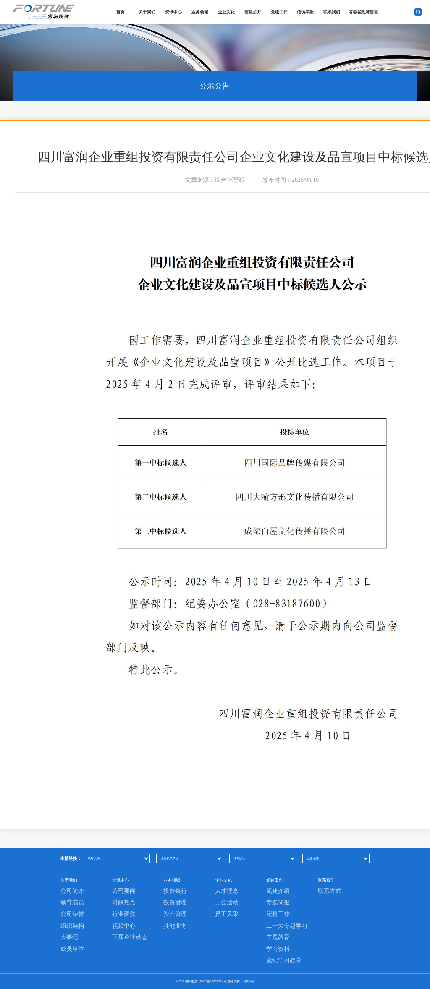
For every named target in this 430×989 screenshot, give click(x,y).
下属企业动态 (129, 937)
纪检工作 (278, 914)
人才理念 (227, 891)
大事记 (69, 937)
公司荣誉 (72, 914)
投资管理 (175, 902)
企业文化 (226, 12)
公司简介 (72, 891)
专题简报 (278, 902)
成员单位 (72, 949)
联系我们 (331, 12)
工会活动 (227, 902)
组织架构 (72, 926)
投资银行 (175, 891)
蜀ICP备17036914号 (212, 981)
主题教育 (278, 937)
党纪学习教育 (284, 960)
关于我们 (147, 12)
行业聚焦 (124, 914)
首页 (120, 12)
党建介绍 (278, 891)
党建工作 (279, 12)
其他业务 (175, 926)
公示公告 (214, 86)
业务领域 (199, 12)
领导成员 (72, 902)
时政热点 (124, 902)
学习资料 (278, 949)
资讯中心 (173, 12)
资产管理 (175, 914)
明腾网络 (248, 981)
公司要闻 (124, 891)
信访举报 (305, 12)
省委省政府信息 (363, 12)
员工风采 (227, 914)
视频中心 (124, 926)
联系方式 (329, 891)
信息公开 (252, 12)
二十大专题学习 (286, 926)
